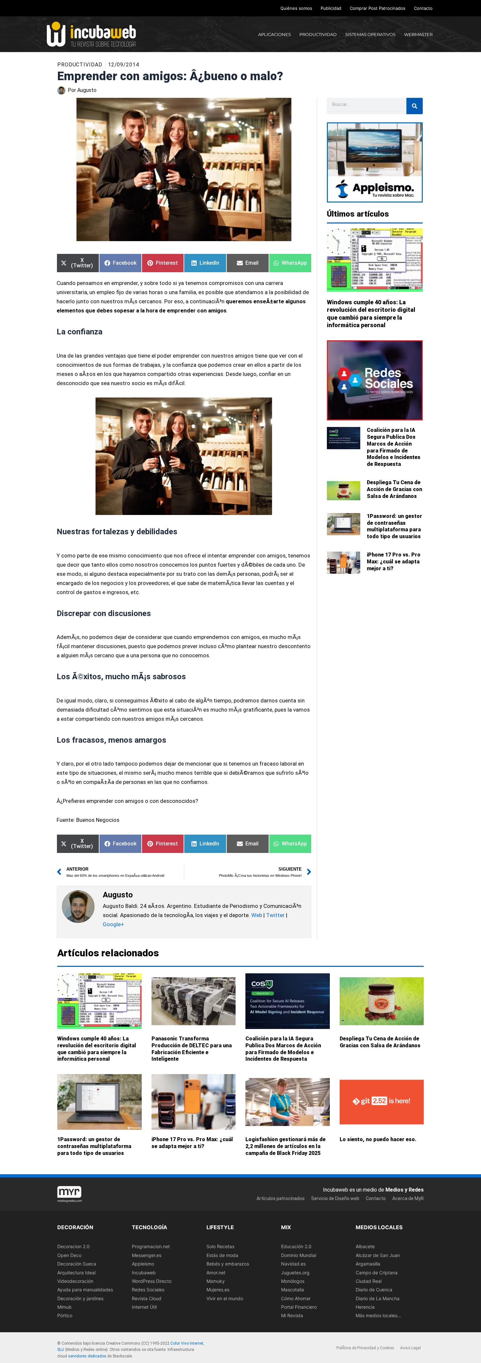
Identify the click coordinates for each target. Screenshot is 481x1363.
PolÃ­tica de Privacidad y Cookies (365, 1348)
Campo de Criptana (377, 1272)
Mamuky (215, 1281)
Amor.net (215, 1272)
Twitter (275, 915)
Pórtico (64, 1316)
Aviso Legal (410, 1348)
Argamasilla (368, 1264)
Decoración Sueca (76, 1264)
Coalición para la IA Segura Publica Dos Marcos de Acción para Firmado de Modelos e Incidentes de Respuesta (393, 447)
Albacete (365, 1246)
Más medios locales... (378, 1316)
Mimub (64, 1307)
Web (256, 915)
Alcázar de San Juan (378, 1255)
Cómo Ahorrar (296, 1298)
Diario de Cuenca (374, 1290)
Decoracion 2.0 (73, 1246)
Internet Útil (144, 1307)
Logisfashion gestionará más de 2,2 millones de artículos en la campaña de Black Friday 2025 (285, 1146)
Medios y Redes (404, 1190)
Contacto (423, 8)
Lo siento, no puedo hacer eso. (378, 1139)
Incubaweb (144, 1272)
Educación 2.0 (296, 1246)
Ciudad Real (369, 1281)
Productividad (79, 65)
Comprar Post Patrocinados (377, 8)
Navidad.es (293, 1264)
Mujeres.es (217, 1290)
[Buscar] (414, 106)
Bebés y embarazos (227, 1264)
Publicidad (331, 8)
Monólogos (292, 1281)
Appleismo (143, 1264)
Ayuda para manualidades (85, 1290)
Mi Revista (292, 1316)
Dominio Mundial (298, 1255)
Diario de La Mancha (378, 1298)
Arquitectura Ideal (76, 1272)
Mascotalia (292, 1290)
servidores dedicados (87, 1356)
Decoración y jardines (80, 1298)
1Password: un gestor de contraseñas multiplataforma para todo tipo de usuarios (394, 526)
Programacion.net (151, 1246)
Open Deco (69, 1255)
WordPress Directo (151, 1281)
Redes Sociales (148, 1290)
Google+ (113, 924)
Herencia (365, 1307)
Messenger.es (146, 1255)
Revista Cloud (146, 1298)
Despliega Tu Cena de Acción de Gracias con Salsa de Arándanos (394, 489)
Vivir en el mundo (224, 1298)
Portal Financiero (299, 1307)
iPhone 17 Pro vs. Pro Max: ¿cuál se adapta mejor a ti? (393, 562)
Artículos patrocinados (281, 1198)
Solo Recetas (220, 1246)
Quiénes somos (296, 8)
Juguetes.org (295, 1272)
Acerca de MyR (408, 1198)
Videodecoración (75, 1281)
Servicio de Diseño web (335, 1198)
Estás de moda (222, 1255)
